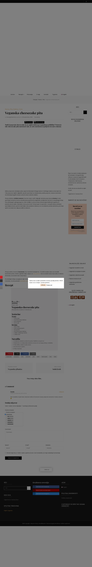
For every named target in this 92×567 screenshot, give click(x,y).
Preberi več (49, 285)
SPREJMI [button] (43, 285)
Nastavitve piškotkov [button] (56, 282)
